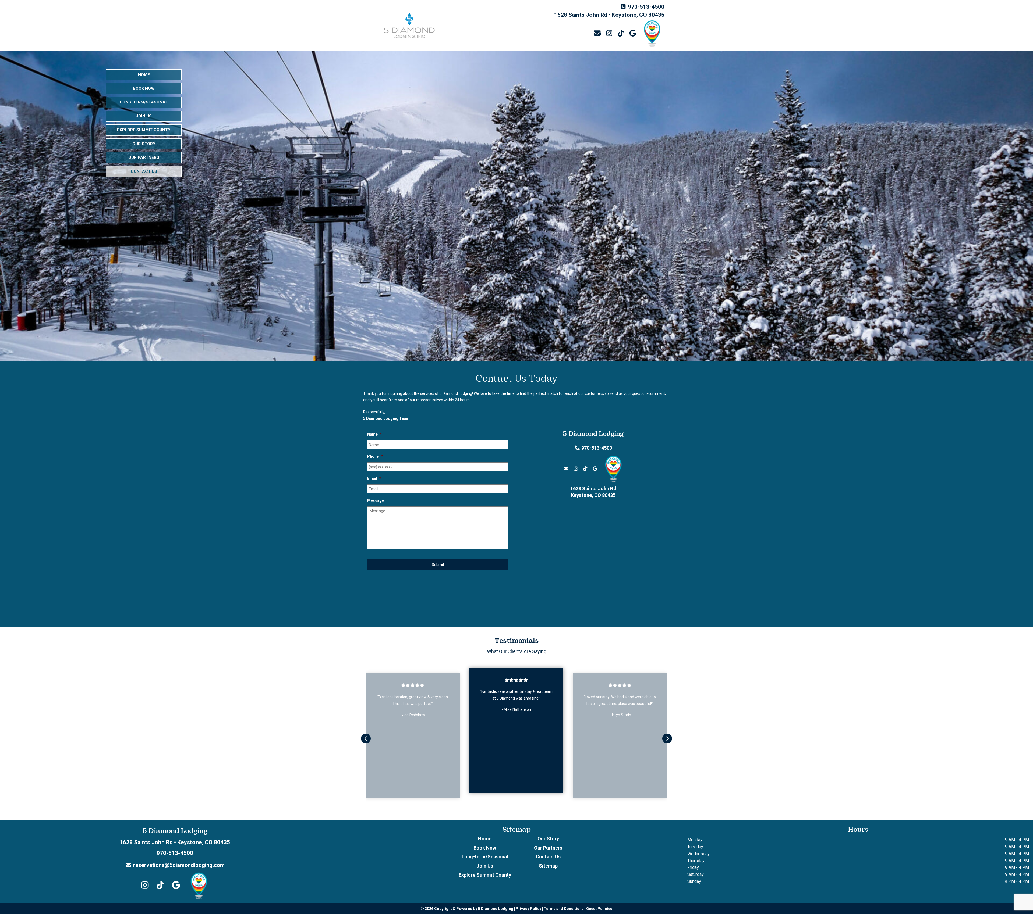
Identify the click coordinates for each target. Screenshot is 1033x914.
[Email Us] (597, 33)
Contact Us (144, 171)
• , (175, 842)
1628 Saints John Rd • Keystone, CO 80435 (609, 15)
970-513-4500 (646, 6)
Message (375, 500)
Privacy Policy (528, 908)
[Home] (409, 25)
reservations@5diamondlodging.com (178, 865)
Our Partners (143, 157)
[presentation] (366, 738)
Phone (375, 456)
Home (144, 74)
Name (374, 434)
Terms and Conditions (564, 908)
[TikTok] (621, 33)
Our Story (143, 143)
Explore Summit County (144, 129)
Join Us (144, 116)
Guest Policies (599, 908)
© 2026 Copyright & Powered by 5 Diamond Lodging (467, 908)
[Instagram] (609, 33)
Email (374, 478)
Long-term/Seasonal (144, 102)
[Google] (633, 33)
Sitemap (548, 866)
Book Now (144, 88)
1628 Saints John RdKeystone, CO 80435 (593, 492)
